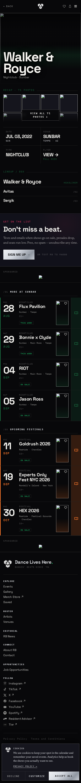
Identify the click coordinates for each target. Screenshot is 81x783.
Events (8, 586)
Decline (13, 776)
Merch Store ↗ (13, 597)
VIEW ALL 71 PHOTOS (40, 115)
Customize (37, 776)
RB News (9, 636)
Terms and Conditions (48, 738)
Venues (8, 622)
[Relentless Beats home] (40, 6)
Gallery (8, 592)
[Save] (64, 6)
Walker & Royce (22, 181)
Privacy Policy (15, 738)
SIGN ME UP (19, 255)
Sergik (8, 200)
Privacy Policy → (25, 766)
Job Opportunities (15, 670)
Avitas (8, 191)
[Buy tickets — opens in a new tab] (76, 313)
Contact (9, 655)
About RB (9, 650)
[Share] (70, 6)
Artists (7, 616)
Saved (7, 602)
